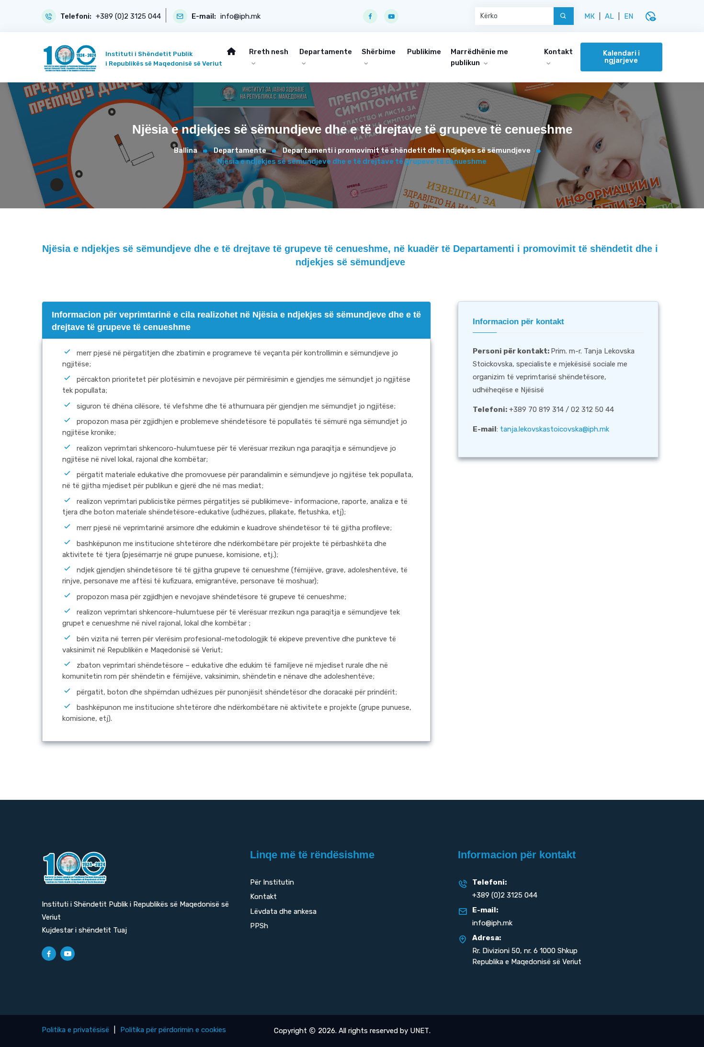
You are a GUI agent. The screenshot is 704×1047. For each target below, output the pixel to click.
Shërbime (379, 51)
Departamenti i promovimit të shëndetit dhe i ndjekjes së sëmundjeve (407, 150)
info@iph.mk (240, 16)
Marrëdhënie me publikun (479, 57)
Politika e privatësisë (75, 1029)
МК (589, 16)
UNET (419, 1030)
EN (628, 16)
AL (609, 16)
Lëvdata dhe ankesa (283, 911)
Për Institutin (272, 882)
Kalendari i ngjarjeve (621, 57)
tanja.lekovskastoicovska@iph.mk (554, 429)
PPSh (259, 926)
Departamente (325, 51)
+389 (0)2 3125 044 (128, 16)
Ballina (185, 150)
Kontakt (558, 51)
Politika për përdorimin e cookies (173, 1029)
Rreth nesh (268, 51)
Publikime (424, 51)
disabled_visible (650, 16)
